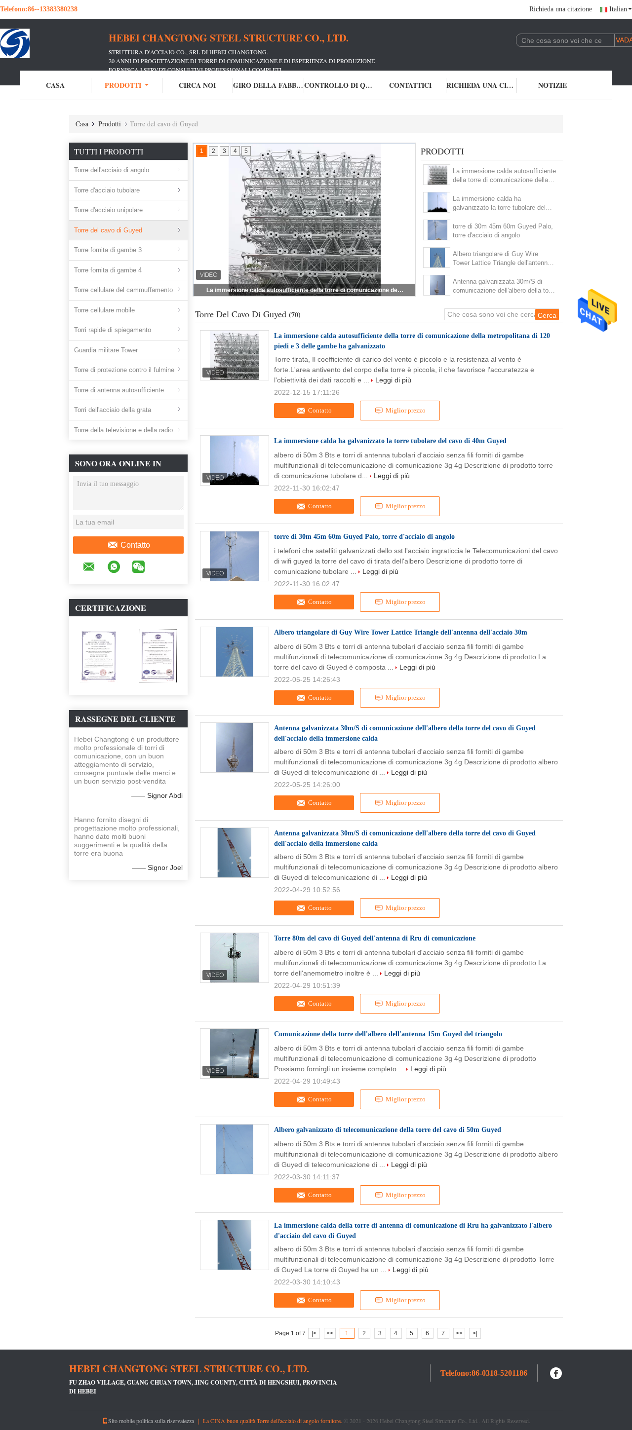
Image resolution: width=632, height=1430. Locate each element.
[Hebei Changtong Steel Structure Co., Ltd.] (54, 43)
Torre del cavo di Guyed (108, 230)
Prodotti (123, 85)
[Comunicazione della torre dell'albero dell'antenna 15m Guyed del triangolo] (234, 1053)
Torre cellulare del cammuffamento (123, 290)
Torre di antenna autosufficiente (119, 390)
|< (314, 1333)
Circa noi (197, 85)
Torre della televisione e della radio (123, 430)
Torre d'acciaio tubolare (107, 190)
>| (475, 1333)
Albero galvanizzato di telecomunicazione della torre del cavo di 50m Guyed (387, 1129)
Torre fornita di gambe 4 (108, 270)
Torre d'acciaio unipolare (108, 210)
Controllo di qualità (339, 85)
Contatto (135, 545)
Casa (55, 85)
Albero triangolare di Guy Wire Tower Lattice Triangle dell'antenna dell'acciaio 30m (502, 258)
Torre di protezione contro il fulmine (124, 370)
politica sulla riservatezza (165, 1421)
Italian (618, 9)
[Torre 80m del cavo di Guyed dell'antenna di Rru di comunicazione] (234, 958)
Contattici (410, 85)
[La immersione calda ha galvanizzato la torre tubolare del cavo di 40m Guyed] (437, 202)
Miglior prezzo (406, 410)
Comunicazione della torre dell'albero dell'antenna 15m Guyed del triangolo (388, 1034)
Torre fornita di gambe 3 (108, 250)
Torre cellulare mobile (104, 310)
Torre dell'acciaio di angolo (111, 170)
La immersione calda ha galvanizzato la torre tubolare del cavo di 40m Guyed (305, 290)
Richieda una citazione (560, 9)
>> (459, 1333)
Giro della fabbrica (268, 85)
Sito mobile (121, 1421)
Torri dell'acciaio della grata (112, 410)
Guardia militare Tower (106, 350)
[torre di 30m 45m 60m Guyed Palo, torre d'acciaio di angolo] (437, 230)
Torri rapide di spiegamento (112, 330)
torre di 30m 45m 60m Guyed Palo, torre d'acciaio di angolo (503, 231)
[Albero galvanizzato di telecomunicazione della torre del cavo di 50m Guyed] (234, 1149)
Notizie (552, 85)
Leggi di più (393, 380)
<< (329, 1333)
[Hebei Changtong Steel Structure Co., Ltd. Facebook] (556, 1372)
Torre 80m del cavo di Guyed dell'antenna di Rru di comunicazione (374, 938)
